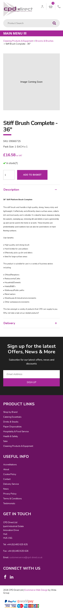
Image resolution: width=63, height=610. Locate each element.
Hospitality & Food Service (16, 431)
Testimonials (9, 503)
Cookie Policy (9, 474)
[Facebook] (5, 577)
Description (11, 190)
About (6, 469)
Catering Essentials (12, 417)
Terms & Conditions (12, 498)
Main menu (13, 33)
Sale (5, 441)
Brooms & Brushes (44, 41)
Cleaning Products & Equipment (18, 41)
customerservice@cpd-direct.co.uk (25, 557)
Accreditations (10, 464)
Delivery (9, 323)
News (6, 488)
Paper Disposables (12, 426)
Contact (6, 479)
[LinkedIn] (12, 577)
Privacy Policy (9, 493)
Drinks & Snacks (10, 421)
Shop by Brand (10, 412)
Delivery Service (11, 484)
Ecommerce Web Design (36, 590)
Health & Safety (10, 436)
